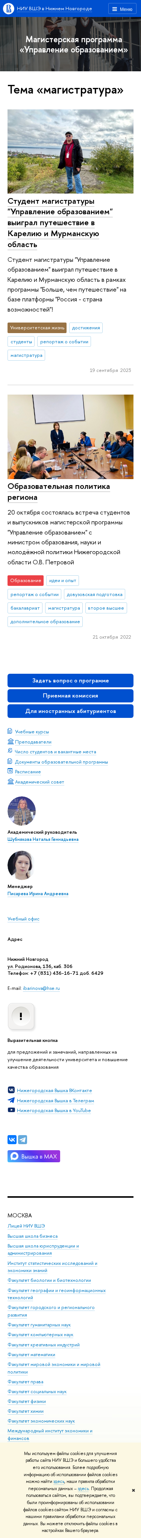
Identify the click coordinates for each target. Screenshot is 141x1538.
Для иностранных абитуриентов (70, 711)
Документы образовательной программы (61, 761)
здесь (58, 1481)
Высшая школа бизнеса (33, 1236)
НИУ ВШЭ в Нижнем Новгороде (54, 8)
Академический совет (39, 781)
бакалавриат (25, 607)
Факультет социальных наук (37, 1391)
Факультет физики (27, 1401)
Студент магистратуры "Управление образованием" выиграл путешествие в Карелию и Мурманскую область (60, 222)
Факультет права (25, 1381)
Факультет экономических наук (41, 1421)
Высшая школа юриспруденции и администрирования (43, 1250)
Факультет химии (26, 1411)
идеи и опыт (62, 580)
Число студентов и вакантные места (55, 751)
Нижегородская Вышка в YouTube (54, 1110)
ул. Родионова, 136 (30, 966)
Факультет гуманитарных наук (39, 1324)
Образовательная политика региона (59, 491)
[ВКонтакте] (12, 1139)
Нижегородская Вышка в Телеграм (55, 1100)
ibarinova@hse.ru (41, 988)
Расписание (28, 771)
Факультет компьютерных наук (40, 1334)
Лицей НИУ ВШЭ (26, 1226)
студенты (21, 341)
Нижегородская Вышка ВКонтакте (54, 1090)
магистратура (26, 355)
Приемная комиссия (70, 695)
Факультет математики (31, 1354)
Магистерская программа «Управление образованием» (74, 44)
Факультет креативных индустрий (44, 1344)
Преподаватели (33, 741)
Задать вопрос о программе (70, 680)
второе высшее (106, 607)
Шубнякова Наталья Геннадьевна (43, 839)
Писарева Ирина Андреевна (38, 894)
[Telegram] (22, 1139)
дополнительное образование (45, 621)
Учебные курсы (32, 731)
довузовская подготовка (95, 594)
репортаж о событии (64, 341)
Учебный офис (23, 918)
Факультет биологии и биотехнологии (49, 1280)
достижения (86, 327)
